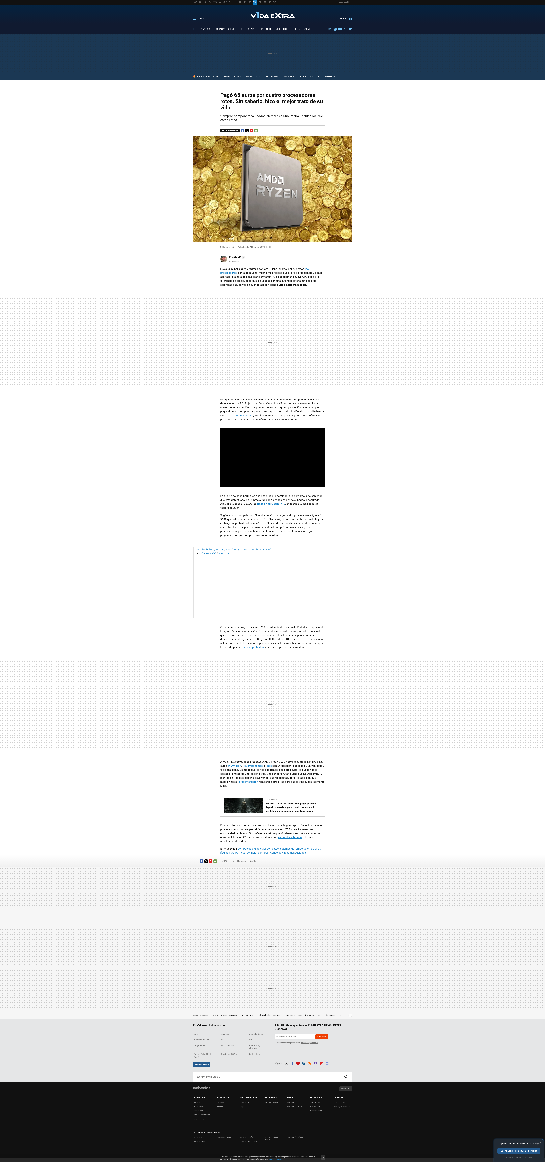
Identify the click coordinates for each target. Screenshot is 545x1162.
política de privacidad (309, 1043)
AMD (253, 861)
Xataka (197, 1102)
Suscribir (321, 1037)
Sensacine (244, 1102)
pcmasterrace (225, 552)
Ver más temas (202, 1064)
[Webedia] (202, 1088)
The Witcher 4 (288, 76)
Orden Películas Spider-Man (269, 1015)
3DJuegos (221, 1102)
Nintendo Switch (256, 1034)
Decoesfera (315, 1106)
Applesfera (198, 1111)
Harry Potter (315, 76)
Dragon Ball (199, 1045)
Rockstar (237, 76)
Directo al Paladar (271, 1102)
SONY (251, 29)
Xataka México (200, 1137)
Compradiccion (316, 1111)
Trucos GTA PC (247, 1015)
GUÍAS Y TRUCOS (225, 29)
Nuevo (343, 18)
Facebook (242, 130)
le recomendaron (248, 781)
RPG (217, 76)
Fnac (269, 765)
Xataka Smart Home (202, 1115)
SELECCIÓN (282, 29)
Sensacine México (247, 1137)
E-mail (256, 130)
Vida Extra (272, 14)
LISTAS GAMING (302, 29)
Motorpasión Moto (294, 1106)
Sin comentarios (231, 131)
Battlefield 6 (254, 1054)
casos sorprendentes (239, 415)
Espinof (243, 1106)
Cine (196, 1034)
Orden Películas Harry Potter (329, 1015)
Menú (201, 18)
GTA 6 (258, 76)
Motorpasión (292, 1102)
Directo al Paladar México (271, 1138)
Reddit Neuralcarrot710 (271, 503)
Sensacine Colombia (248, 1141)
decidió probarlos (253, 647)
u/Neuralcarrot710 (207, 552)
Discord (330, 29)
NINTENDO (265, 29)
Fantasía (226, 76)
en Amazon (234, 765)
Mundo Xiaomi (199, 1119)
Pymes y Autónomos (342, 1106)
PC (241, 29)
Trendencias (315, 1102)
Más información (275, 1159)
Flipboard (350, 29)
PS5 (250, 1039)
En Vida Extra (271, 800)
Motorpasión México (295, 1137)
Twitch (315, 1063)
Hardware (241, 861)
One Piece (302, 76)
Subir (343, 1089)
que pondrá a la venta (289, 837)
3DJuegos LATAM (224, 1137)
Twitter (345, 29)
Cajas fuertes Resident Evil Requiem (299, 1015)
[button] (237, 257)
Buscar (346, 1076)
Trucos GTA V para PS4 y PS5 (225, 1015)
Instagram (335, 29)
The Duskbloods (271, 76)
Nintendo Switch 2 (202, 1039)
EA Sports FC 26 (229, 1054)
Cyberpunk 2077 (330, 76)
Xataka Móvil (199, 1106)
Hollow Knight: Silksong (255, 1047)
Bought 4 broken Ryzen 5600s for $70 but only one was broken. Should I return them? (236, 549)
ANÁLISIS (206, 29)
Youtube (340, 29)
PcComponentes (253, 765)
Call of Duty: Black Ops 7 (202, 1055)
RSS (309, 1063)
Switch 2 (248, 76)
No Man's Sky (227, 1045)
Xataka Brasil (199, 1141)
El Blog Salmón (339, 1102)
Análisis (225, 1034)
